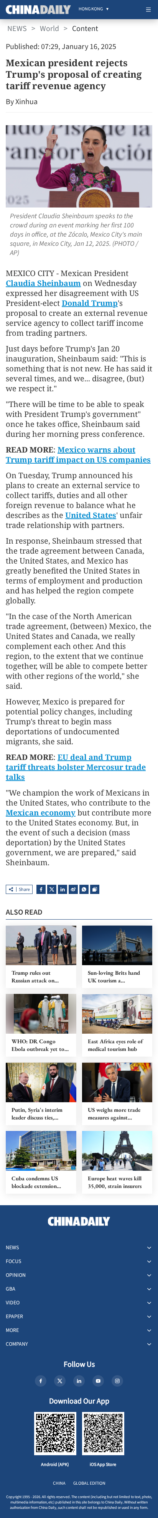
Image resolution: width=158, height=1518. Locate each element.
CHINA (59, 1483)
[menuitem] (90, 10)
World (49, 28)
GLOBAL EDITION (89, 1483)
